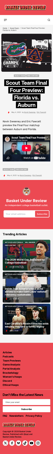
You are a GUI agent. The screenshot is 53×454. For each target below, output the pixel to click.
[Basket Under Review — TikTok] (25, 443)
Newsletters (16, 415)
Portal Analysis (11, 368)
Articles (7, 352)
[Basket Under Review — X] (5, 443)
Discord (7, 380)
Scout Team (14, 28)
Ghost (26, 434)
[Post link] (26, 255)
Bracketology (10, 372)
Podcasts (8, 356)
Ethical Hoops (10, 385)
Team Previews (12, 360)
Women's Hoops (12, 376)
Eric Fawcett (41, 112)
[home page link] (25, 7)
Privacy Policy (34, 415)
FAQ (5, 415)
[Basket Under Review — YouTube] (31, 443)
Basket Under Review (12, 437)
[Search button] (49, 20)
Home (5, 28)
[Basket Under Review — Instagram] (38, 443)
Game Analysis (11, 364)
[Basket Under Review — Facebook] (12, 443)
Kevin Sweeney (30, 112)
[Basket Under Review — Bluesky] (18, 443)
